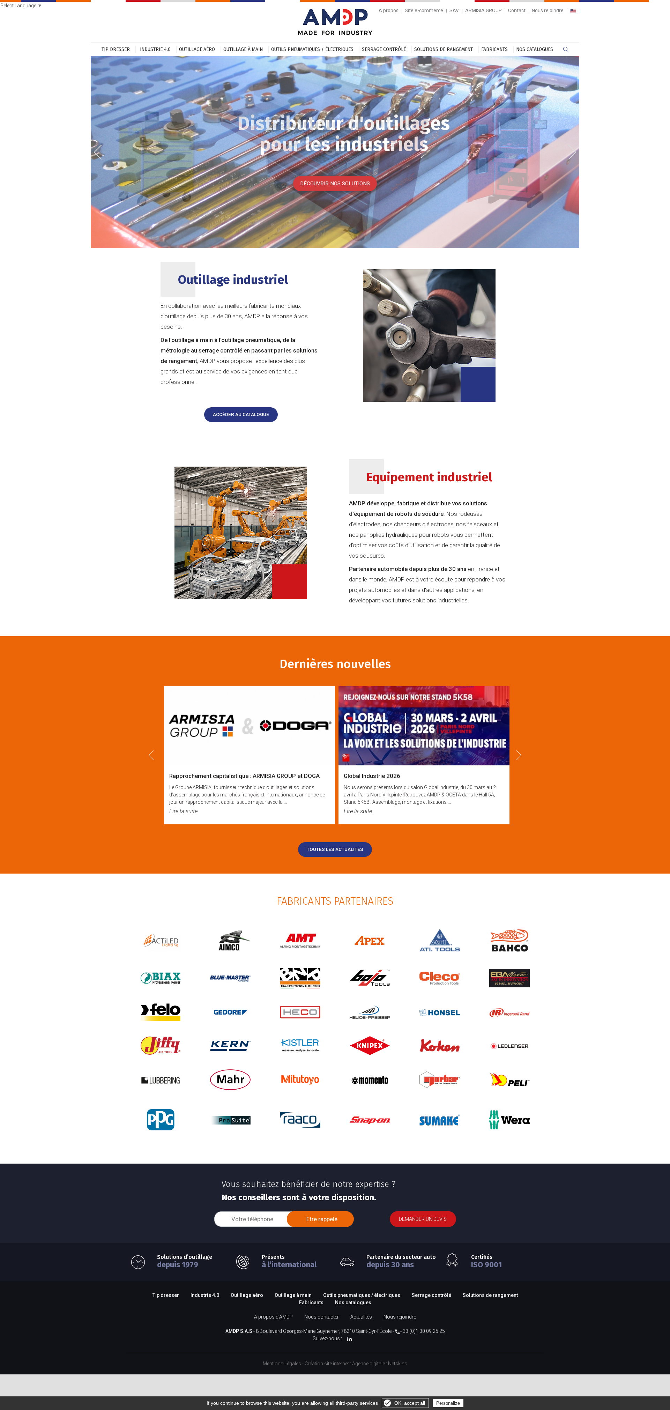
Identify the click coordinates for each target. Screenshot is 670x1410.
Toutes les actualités (335, 849)
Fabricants (494, 49)
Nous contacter (321, 1317)
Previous (103, 152)
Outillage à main (243, 49)
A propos (389, 10)
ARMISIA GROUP (483, 10)
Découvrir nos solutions (335, 183)
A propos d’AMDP (273, 1317)
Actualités (361, 1317)
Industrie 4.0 (155, 49)
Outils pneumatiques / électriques (312, 49)
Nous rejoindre (548, 10)
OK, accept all (409, 1403)
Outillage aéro (197, 49)
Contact (517, 10)
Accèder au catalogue (241, 414)
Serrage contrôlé (384, 49)
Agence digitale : (370, 1363)
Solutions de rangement (443, 49)
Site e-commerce (424, 10)
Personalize (448, 1403)
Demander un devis (423, 1219)
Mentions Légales (282, 1363)
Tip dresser (116, 49)
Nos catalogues (534, 49)
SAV (454, 10)
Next (569, 151)
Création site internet (327, 1363)
